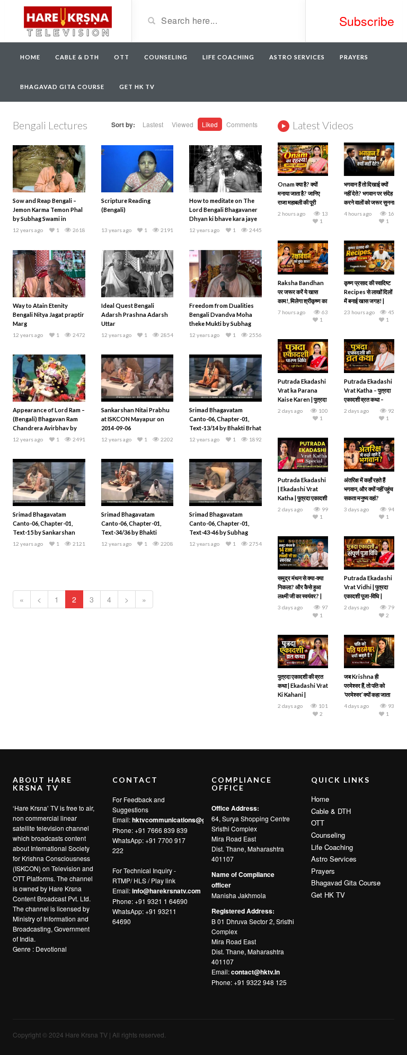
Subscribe (366, 21)
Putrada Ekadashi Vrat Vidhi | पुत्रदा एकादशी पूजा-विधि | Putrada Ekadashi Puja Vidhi (368, 595)
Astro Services (297, 57)
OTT (121, 57)
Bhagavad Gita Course (62, 86)
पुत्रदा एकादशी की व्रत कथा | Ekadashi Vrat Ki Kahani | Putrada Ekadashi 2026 (303, 694)
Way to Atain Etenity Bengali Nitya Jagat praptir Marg (48, 314)
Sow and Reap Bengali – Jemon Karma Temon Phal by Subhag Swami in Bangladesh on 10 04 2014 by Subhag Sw (48, 218)
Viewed (182, 124)
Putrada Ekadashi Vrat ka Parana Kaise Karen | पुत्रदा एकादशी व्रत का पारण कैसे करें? (302, 399)
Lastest (153, 124)
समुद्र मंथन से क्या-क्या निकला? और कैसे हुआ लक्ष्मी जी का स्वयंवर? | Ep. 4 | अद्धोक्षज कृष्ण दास (300, 595)
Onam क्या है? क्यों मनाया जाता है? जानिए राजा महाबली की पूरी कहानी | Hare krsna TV (301, 202)
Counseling (166, 57)
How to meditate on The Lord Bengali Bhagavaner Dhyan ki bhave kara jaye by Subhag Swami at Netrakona (223, 218)
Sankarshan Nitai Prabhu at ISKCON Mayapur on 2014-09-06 (135, 418)
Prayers (354, 57)
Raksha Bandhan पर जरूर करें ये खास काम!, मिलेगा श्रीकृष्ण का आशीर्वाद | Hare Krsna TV (302, 300)
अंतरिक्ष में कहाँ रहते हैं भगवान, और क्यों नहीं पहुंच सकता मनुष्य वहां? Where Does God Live (368, 497)
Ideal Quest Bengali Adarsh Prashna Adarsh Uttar (134, 314)
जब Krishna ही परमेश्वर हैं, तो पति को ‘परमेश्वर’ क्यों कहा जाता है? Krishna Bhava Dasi (367, 694)
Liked (210, 124)
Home (30, 57)
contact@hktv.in (255, 972)
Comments (242, 124)
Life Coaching (228, 57)
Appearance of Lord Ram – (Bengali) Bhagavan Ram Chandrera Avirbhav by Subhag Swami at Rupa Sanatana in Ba (49, 427)
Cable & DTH (77, 57)
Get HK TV (137, 86)
